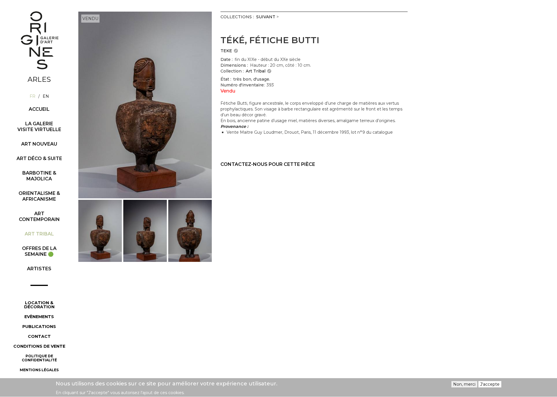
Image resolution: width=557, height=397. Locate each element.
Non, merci (464, 384)
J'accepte (490, 384)
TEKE (226, 50)
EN (46, 96)
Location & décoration (39, 304)
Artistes (39, 268)
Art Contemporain (39, 216)
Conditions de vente (39, 346)
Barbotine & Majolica (39, 176)
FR (32, 96)
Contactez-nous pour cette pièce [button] (267, 164)
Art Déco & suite (39, 158)
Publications (39, 326)
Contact (39, 336)
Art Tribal (39, 234)
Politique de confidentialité (39, 358)
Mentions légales (39, 370)
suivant (265, 16)
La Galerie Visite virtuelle (39, 126)
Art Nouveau (39, 144)
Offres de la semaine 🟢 (39, 251)
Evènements (39, 316)
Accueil (39, 109)
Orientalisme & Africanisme (39, 196)
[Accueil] (39, 40)
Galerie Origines (43, 74)
